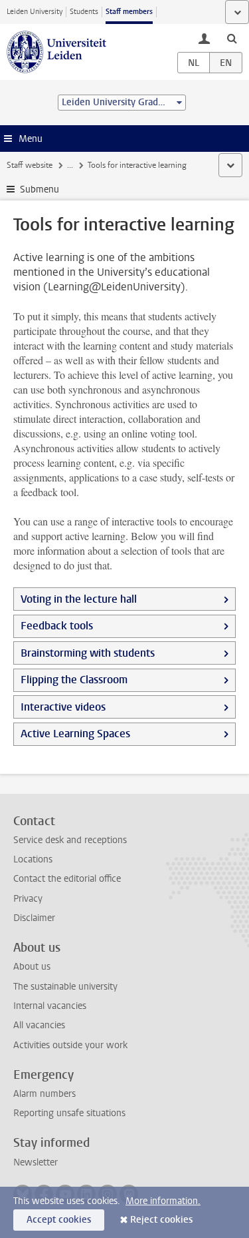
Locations (32, 859)
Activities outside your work (70, 1045)
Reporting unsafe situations (69, 1113)
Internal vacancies (49, 1006)
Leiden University (34, 12)
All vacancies (39, 1025)
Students (84, 12)
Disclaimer (34, 918)
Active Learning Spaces (75, 734)
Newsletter (35, 1162)
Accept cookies (59, 1219)
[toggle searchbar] (231, 38)
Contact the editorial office (67, 878)
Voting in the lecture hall (79, 599)
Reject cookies (161, 1219)
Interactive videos (63, 707)
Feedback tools (57, 626)
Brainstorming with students (88, 653)
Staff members (129, 12)
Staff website (29, 165)
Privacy (27, 898)
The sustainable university (65, 986)
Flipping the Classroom (74, 680)
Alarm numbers (44, 1093)
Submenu (39, 189)
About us (31, 966)
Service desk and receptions (70, 840)
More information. (163, 1201)
